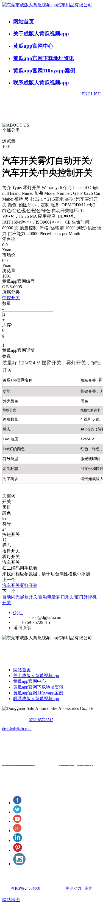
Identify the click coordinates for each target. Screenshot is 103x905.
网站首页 (23, 21)
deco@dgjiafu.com (17, 729)
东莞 (88, 888)
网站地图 (11, 899)
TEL (17, 622)
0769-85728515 (41, 720)
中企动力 (73, 888)
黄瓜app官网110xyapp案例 (44, 70)
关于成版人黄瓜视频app (41, 33)
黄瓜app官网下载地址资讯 (43, 58)
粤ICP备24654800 (25, 888)
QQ (18, 612)
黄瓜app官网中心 (33, 46)
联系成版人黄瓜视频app (41, 82)
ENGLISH (91, 94)
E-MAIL (20, 617)
